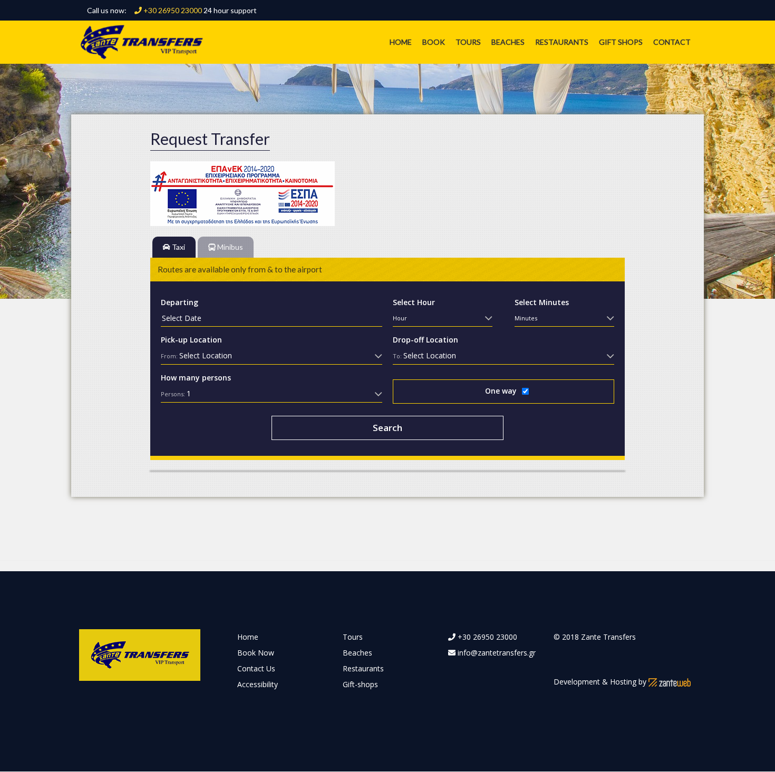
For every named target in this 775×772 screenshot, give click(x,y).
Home (401, 41)
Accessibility (257, 684)
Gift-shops (360, 684)
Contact (672, 41)
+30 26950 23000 (172, 10)
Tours (468, 41)
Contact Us (256, 668)
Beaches (508, 41)
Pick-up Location (191, 339)
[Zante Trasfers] (141, 41)
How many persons (196, 377)
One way (501, 390)
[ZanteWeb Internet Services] (669, 682)
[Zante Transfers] (139, 654)
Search (387, 428)
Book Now (255, 653)
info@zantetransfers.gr (497, 653)
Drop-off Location (425, 339)
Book (433, 41)
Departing (179, 302)
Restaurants (561, 41)
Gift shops (621, 41)
